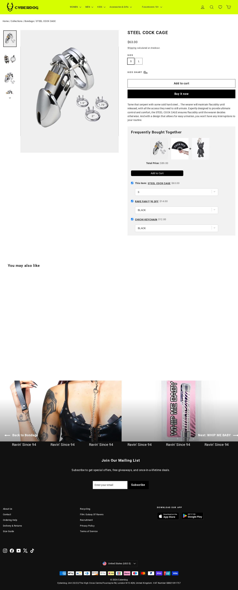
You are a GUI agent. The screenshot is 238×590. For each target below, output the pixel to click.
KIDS (100, 7)
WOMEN (74, 7)
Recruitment (86, 520)
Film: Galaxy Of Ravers (91, 514)
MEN (88, 7)
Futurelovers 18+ (150, 7)
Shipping (132, 48)
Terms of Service (89, 531)
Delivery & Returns (12, 525)
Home (6, 21)
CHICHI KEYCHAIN (146, 219)
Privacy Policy (87, 525)
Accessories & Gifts (119, 7)
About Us (7, 509)
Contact (7, 514)
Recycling (85, 509)
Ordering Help (10, 520)
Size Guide (8, 531)
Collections (16, 21)
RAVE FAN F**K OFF (147, 201)
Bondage (29, 21)
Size (130, 55)
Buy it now (181, 93)
